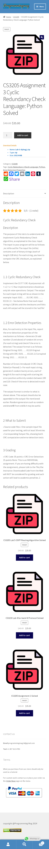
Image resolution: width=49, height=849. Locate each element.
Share (14, 179)
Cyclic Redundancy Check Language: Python (26, 167)
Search (24, 844)
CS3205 (16, 17)
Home (8, 17)
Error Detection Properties (14, 170)
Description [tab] (8, 193)
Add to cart (22, 135)
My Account (8, 844)
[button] (42, 37)
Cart (38, 842)
